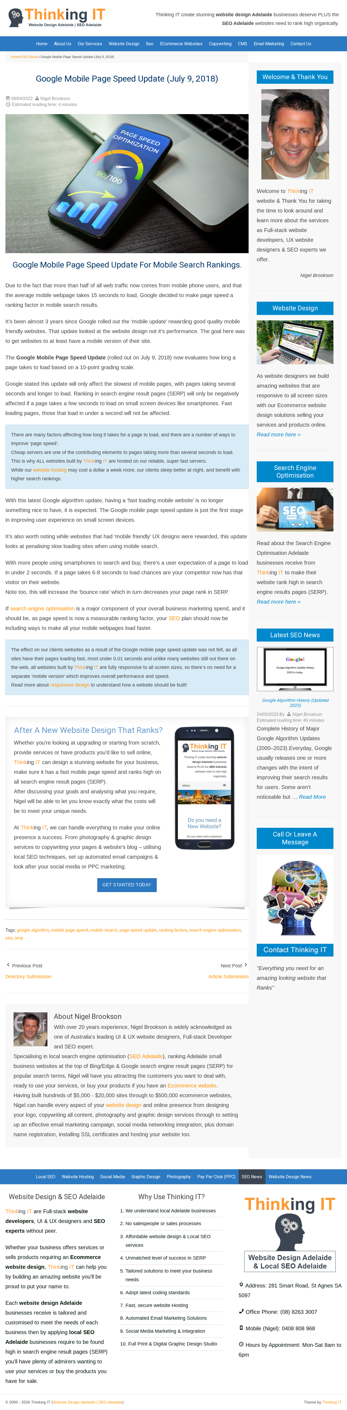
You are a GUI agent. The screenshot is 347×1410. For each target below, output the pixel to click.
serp (19, 938)
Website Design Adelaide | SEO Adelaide (87, 1402)
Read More (312, 797)
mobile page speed (69, 930)
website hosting (50, 470)
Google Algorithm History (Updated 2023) (295, 703)
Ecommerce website (192, 1086)
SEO (174, 618)
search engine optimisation (42, 608)
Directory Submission (28, 976)
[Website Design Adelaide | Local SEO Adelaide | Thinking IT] (57, 17)
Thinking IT (332, 1402)
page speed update (138, 930)
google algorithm (33, 930)
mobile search (103, 930)
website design (124, 1105)
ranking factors (173, 930)
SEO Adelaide (146, 1056)
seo (8, 938)
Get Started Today (127, 885)
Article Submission (228, 976)
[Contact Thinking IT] (295, 905)
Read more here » (279, 434)
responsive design (69, 685)
